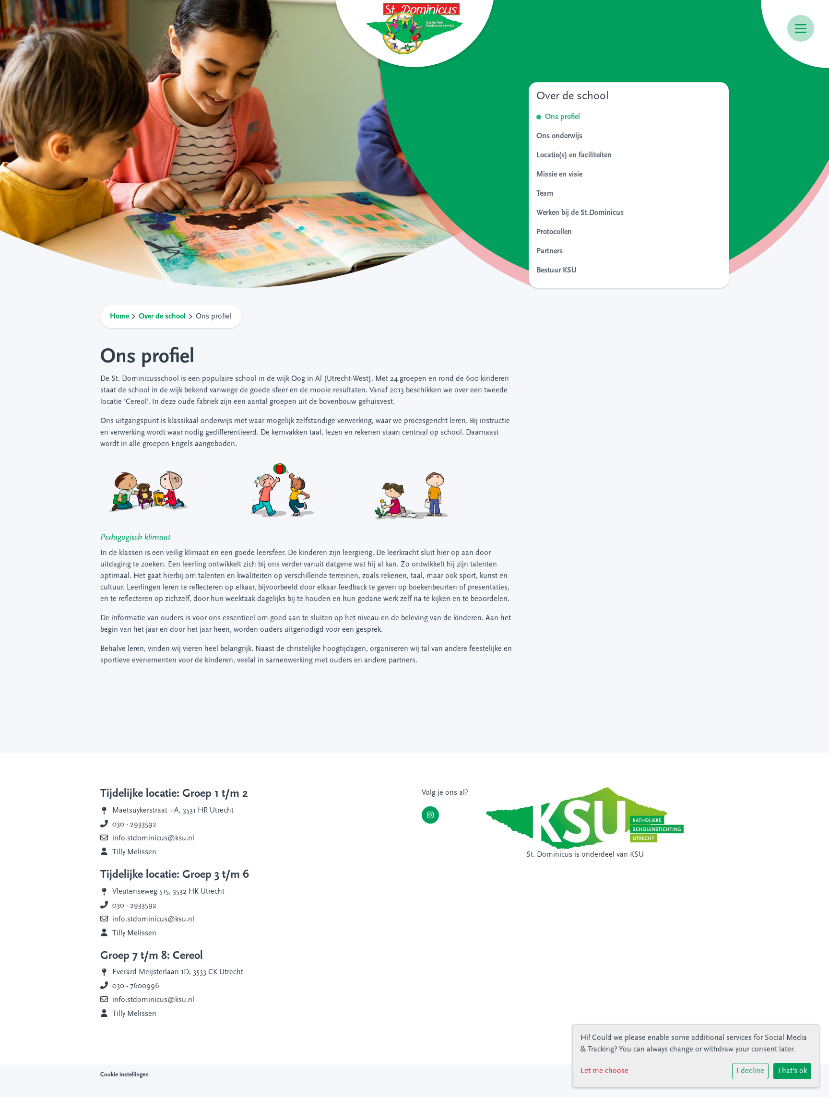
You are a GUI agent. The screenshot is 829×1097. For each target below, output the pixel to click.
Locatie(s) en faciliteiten (574, 155)
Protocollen (554, 232)
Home (119, 316)
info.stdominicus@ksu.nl (153, 838)
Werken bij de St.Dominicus (580, 213)
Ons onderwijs (559, 136)
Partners (549, 251)
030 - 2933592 (134, 824)
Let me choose (604, 1071)
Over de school (162, 316)
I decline (750, 1071)
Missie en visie (559, 174)
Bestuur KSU (556, 270)
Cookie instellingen (124, 1075)
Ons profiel (562, 117)
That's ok (792, 1071)
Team (544, 194)
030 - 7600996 (135, 986)
